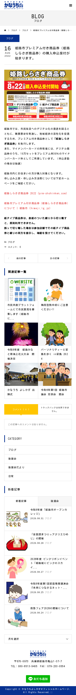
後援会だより (16, 467)
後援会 (12, 458)
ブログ (9, 38)
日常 (11, 476)
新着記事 (21, 501)
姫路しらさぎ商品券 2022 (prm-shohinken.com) (36, 193)
